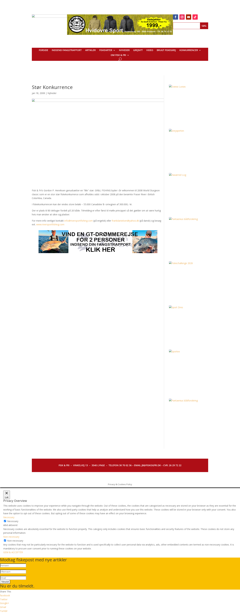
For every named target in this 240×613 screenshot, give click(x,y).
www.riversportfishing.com (50, 224)
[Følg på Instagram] (182, 17)
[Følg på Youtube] (188, 17)
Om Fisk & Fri (118, 55)
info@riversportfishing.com (78, 220)
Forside (43, 50)
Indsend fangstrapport (67, 50)
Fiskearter (105, 50)
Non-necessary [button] (11, 536)
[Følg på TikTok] (195, 17)
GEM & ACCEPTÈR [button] (13, 552)
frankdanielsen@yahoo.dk (125, 220)
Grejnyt (138, 50)
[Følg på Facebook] (175, 17)
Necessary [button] (8, 517)
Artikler (90, 50)
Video (149, 50)
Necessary (12, 521)
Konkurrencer (188, 50)
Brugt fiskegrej (166, 50)
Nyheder (124, 50)
